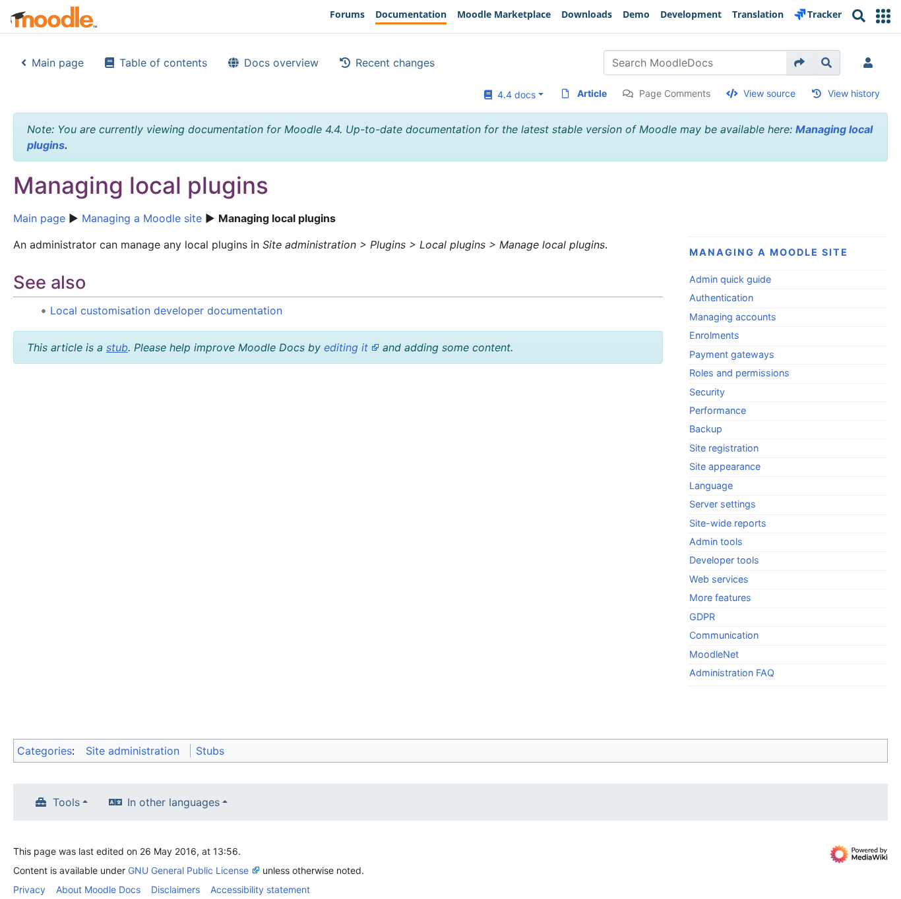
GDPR (702, 616)
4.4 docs (514, 94)
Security (707, 391)
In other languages (173, 802)
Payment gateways (731, 354)
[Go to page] (799, 62)
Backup (705, 428)
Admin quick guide (730, 279)
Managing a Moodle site (142, 218)
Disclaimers (175, 889)
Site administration (132, 750)
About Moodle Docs (98, 889)
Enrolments (714, 335)
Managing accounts (732, 316)
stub (117, 347)
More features (720, 597)
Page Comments (674, 93)
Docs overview (281, 62)
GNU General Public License (188, 870)
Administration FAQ (731, 672)
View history (854, 93)
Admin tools (716, 541)
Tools (66, 802)
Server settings (722, 503)
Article (592, 93)
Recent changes (395, 62)
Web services (719, 579)
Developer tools (724, 560)
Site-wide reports (727, 523)
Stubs (210, 750)
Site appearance (725, 466)
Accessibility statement (260, 889)
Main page (58, 62)
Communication (724, 635)
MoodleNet (714, 654)
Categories (44, 750)
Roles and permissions (739, 372)
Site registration (724, 447)
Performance (717, 410)
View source (769, 93)
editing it (346, 347)
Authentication (721, 297)
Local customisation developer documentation (166, 310)
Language (711, 485)
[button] (883, 16)
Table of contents (163, 62)
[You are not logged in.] (870, 62)
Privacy (29, 889)
